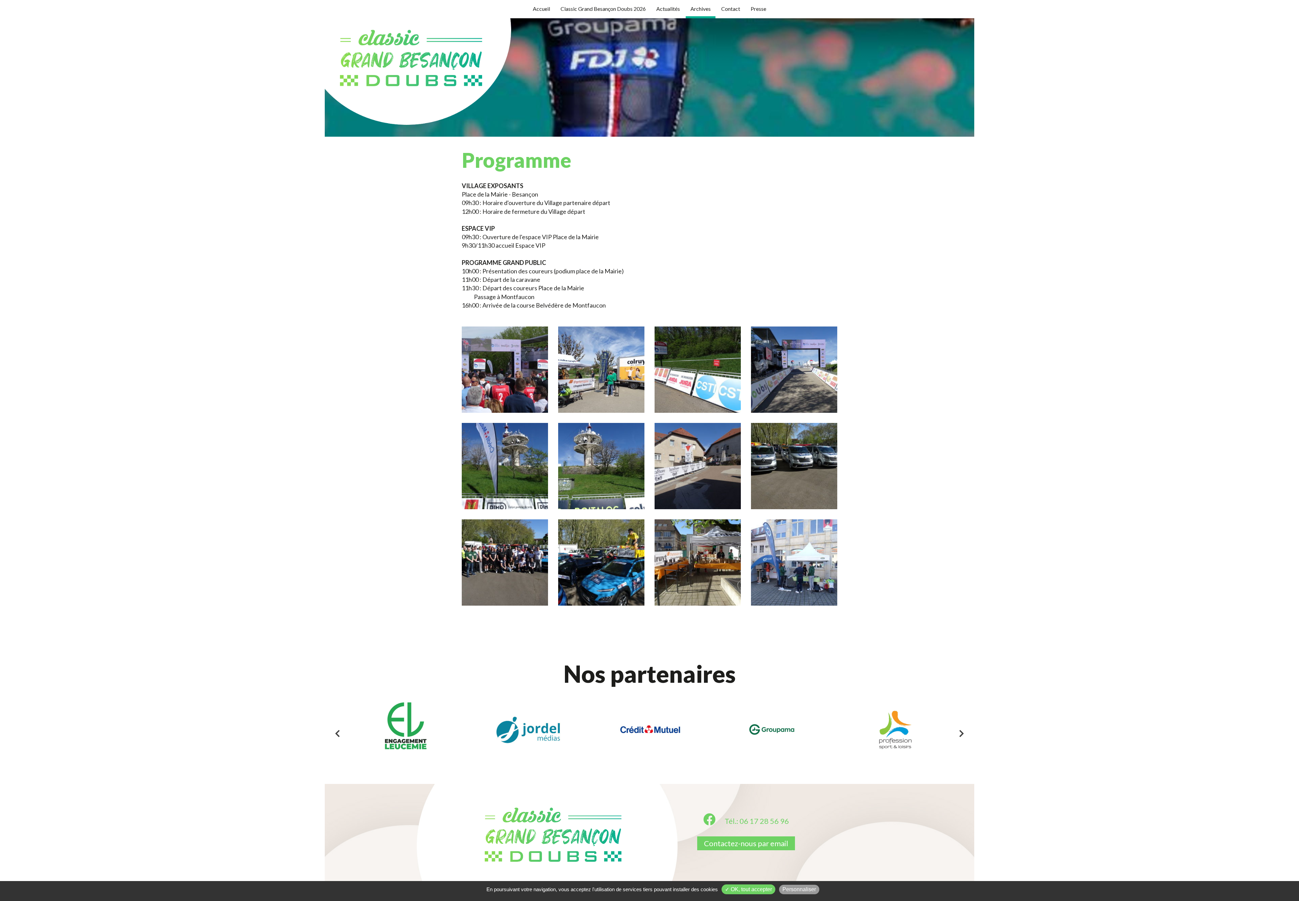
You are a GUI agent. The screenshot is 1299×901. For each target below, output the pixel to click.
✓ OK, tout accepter (748, 889)
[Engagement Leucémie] (405, 730)
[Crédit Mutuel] (650, 730)
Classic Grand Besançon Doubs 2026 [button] (603, 8)
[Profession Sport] (894, 730)
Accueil (541, 8)
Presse (758, 8)
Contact (730, 8)
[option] (406, 729)
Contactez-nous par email (746, 843)
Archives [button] (700, 8)
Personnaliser (799, 889)
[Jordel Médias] (528, 730)
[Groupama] (772, 730)
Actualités (668, 8)
